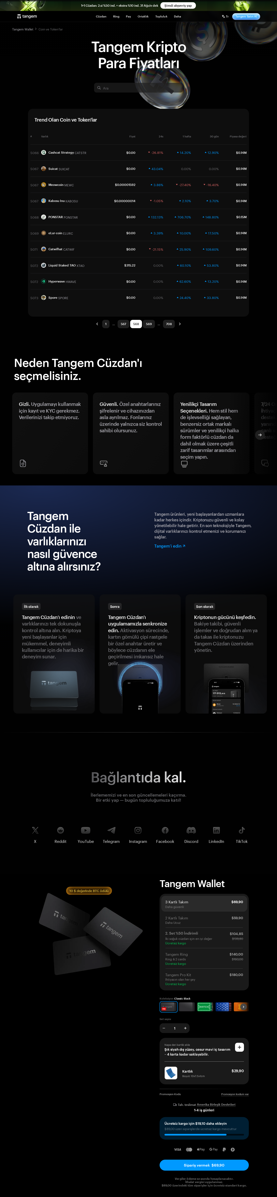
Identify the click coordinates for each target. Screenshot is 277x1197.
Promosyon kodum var (235, 1094)
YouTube (86, 840)
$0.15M (241, 217)
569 (149, 324)
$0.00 (130, 152)
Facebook (165, 840)
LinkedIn (216, 840)
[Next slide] (260, 435)
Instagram (138, 840)
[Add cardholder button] (239, 1047)
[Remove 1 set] (164, 1028)
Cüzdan (101, 16)
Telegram (111, 840)
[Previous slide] (17, 435)
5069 (34, 233)
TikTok (242, 840)
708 (169, 324)
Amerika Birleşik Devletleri (216, 1104)
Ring (116, 16)
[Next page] (180, 324)
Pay (128, 16)
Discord (191, 840)
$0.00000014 (124, 201)
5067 (34, 168)
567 (123, 324)
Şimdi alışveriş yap (178, 5)
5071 (34, 249)
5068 (34, 217)
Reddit (61, 840)
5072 (34, 265)
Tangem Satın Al (246, 16)
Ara (105, 87)
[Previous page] (97, 324)
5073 (34, 297)
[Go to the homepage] (27, 16)
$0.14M (241, 152)
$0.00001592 (125, 185)
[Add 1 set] (185, 1028)
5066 (34, 152)
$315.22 (129, 265)
